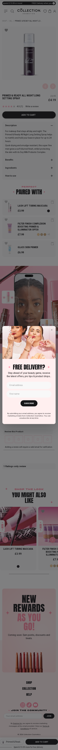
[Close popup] (52, 330)
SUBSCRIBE (29, 403)
